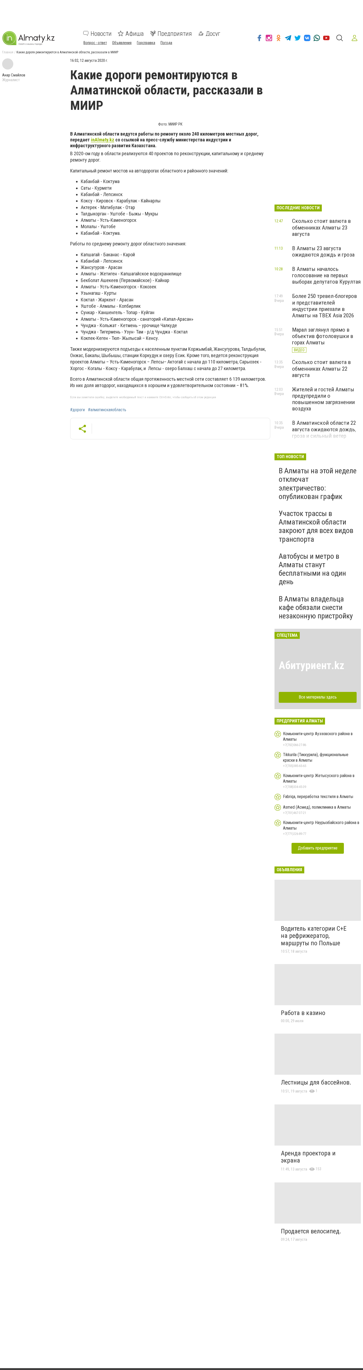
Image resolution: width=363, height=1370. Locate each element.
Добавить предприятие (317, 848)
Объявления (122, 42)
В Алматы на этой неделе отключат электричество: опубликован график (318, 483)
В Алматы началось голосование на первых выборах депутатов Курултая (326, 275)
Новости (101, 33)
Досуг (213, 33)
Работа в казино (303, 1013)
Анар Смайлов (13, 75)
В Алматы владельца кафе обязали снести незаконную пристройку (316, 607)
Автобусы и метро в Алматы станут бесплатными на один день (312, 569)
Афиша (134, 33)
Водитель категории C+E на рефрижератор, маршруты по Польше (314, 936)
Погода (166, 42)
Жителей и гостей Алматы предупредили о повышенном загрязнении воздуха (323, 399)
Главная (7, 52)
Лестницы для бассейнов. (316, 1082)
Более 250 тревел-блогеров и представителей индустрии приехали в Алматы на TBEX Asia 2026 (324, 305)
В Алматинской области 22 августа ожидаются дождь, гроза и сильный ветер (324, 429)
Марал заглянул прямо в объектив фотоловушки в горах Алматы (322, 336)
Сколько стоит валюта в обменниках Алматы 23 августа (321, 227)
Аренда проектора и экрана (308, 1157)
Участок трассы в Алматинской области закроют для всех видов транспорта (316, 526)
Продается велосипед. (311, 1231)
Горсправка (146, 42)
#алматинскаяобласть (107, 409)
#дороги (77, 409)
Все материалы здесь (318, 697)
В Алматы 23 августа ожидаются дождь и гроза (323, 251)
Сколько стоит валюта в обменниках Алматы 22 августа (321, 368)
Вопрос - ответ (95, 42)
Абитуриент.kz (311, 665)
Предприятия (175, 33)
